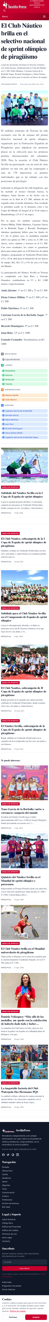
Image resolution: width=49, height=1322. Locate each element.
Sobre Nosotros (9, 1219)
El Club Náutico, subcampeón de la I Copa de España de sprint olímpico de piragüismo (23, 542)
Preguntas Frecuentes (11, 1286)
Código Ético (7, 1223)
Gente (4, 1181)
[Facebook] (3, 1154)
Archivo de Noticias (10, 1203)
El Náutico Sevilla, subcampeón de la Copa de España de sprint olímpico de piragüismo (23, 729)
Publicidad (6, 1282)
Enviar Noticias (8, 1289)
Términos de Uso (9, 1234)
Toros (4, 1189)
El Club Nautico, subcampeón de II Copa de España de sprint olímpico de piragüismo (23, 691)
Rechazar (13, 1317)
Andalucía (6, 1178)
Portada (5, 1167)
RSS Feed (6, 1207)
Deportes (6, 1185)
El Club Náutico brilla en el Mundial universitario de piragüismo (23, 950)
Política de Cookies (10, 1230)
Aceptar (36, 1317)
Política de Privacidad (11, 1226)
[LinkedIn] (17, 1154)
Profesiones (7, 1199)
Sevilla (5, 1174)
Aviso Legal (7, 1237)
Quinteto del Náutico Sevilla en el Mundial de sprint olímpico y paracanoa (20, 880)
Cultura (5, 1196)
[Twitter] (8, 1154)
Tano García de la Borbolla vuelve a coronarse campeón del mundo (22, 811)
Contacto (6, 1241)
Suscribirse (24, 1268)
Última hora (7, 1170)
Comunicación (8, 1192)
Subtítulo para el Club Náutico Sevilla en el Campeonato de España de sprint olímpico (24, 616)
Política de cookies (18, 1311)
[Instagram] (12, 1154)
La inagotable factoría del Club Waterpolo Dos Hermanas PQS (19, 1090)
